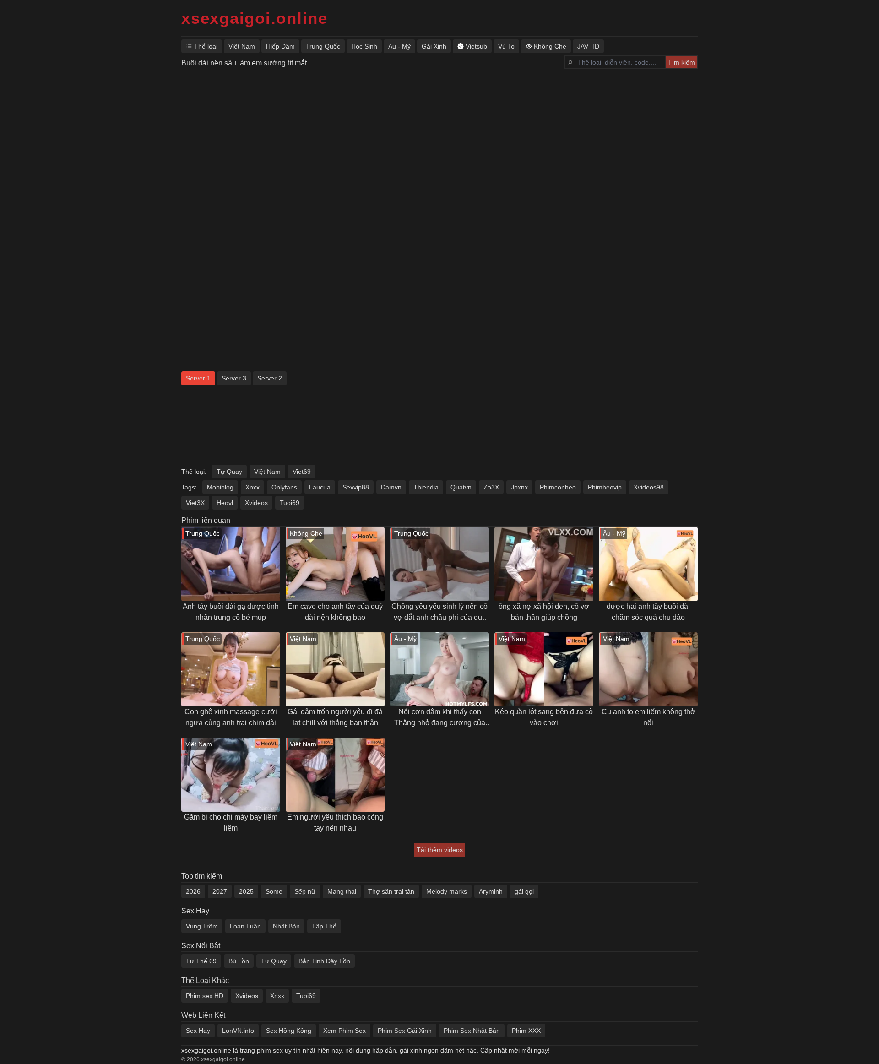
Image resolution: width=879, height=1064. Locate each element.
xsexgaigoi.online (254, 18)
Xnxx (252, 487)
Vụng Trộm (202, 926)
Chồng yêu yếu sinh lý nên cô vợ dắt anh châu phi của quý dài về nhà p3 (439, 613)
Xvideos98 (649, 487)
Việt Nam (267, 471)
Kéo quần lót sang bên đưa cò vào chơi (544, 717)
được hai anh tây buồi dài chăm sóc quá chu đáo (648, 612)
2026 (193, 891)
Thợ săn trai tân (391, 891)
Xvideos (256, 502)
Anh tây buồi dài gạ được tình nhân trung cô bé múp (231, 612)
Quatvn (461, 487)
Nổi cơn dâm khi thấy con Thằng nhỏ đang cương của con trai (439, 718)
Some (274, 891)
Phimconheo (558, 487)
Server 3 (234, 378)
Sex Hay (198, 1030)
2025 (246, 891)
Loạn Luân (245, 926)
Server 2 (269, 378)
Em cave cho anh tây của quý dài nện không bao (335, 612)
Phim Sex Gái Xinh (405, 1030)
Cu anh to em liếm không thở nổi (648, 717)
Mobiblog (220, 487)
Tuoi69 (289, 502)
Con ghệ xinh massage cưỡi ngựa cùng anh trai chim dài (230, 717)
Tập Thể (324, 926)
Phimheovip (605, 487)
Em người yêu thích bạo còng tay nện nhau (335, 822)
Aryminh (491, 891)
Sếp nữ (304, 891)
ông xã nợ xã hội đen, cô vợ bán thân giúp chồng (544, 612)
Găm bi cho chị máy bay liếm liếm (230, 822)
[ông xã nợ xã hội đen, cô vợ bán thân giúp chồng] (543, 564)
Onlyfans (284, 487)
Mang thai (341, 891)
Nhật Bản (286, 926)
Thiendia (426, 487)
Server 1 (198, 378)
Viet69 (302, 471)
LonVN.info (238, 1030)
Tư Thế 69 (201, 961)
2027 (219, 891)
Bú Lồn (238, 961)
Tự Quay (229, 471)
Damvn (391, 487)
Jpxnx (519, 487)
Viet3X (195, 502)
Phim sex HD (204, 995)
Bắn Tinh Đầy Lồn (324, 961)
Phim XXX (526, 1030)
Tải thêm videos (440, 849)
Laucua (320, 487)
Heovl (225, 502)
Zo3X (491, 487)
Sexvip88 (355, 487)
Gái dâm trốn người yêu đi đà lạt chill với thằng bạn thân (335, 717)
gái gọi (524, 891)
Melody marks (446, 891)
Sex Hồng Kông (288, 1030)
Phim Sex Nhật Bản (472, 1030)
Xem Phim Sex (344, 1030)
